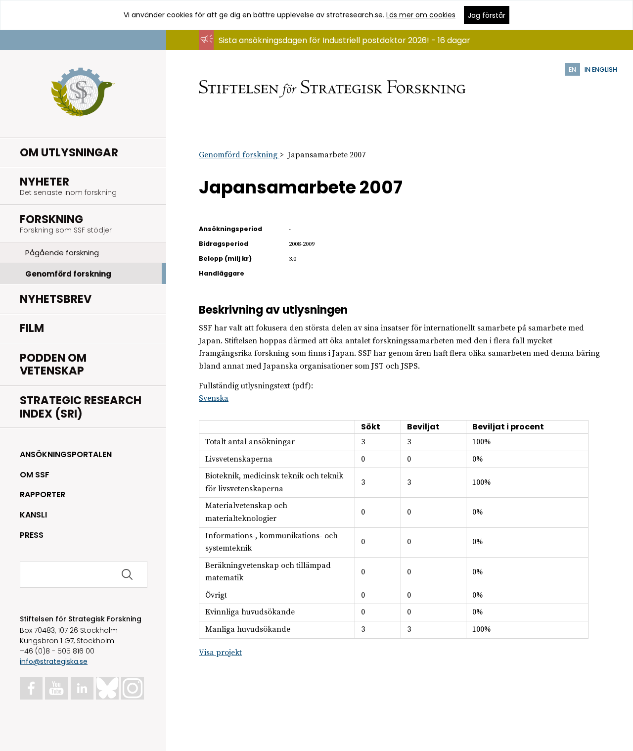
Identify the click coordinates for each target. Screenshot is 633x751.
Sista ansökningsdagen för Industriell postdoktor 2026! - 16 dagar (344, 40)
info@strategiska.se (54, 661)
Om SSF (34, 474)
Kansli (33, 514)
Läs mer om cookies (420, 15)
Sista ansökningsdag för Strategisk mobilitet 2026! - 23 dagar (337, 49)
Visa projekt (220, 652)
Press (32, 535)
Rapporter (42, 494)
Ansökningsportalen (66, 454)
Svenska (213, 398)
